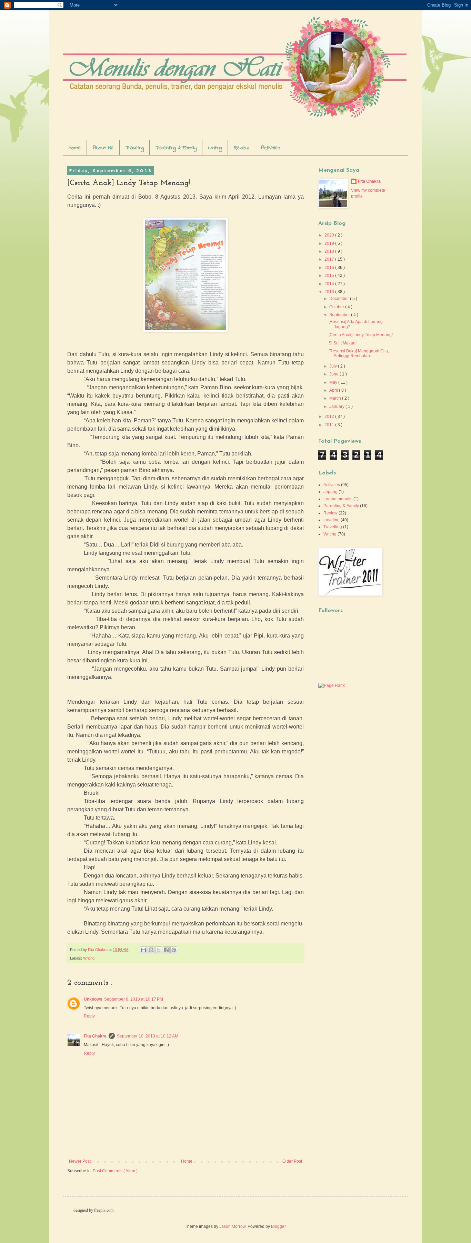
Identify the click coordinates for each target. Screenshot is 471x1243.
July (333, 366)
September (340, 314)
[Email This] (143, 949)
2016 (329, 267)
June (334, 374)
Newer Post (80, 1161)
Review (241, 148)
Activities (270, 148)
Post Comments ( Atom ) (115, 1171)
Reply (89, 1016)
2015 (329, 275)
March (335, 398)
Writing (215, 148)
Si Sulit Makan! (343, 343)
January (337, 406)
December (339, 298)
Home (75, 148)
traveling (331, 520)
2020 (329, 235)
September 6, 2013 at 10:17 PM (133, 999)
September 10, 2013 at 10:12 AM (147, 1036)
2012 (329, 416)
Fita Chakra (95, 1036)
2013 (329, 291)
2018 (329, 251)
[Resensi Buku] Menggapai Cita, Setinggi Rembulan (359, 353)
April (334, 390)
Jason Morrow (232, 1226)
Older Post (292, 1161)
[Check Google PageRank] (331, 685)
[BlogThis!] (151, 949)
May (333, 382)
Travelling (332, 526)
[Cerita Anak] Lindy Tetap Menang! (361, 334)
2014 (329, 283)
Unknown (93, 999)
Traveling (135, 148)
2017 (329, 259)
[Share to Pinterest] (173, 949)
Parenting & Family (176, 148)
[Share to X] (158, 949)
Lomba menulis (337, 499)
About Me (103, 148)
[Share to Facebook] (166, 949)
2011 (329, 424)
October (337, 306)
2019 (329, 243)
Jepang (330, 491)
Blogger (278, 1226)
